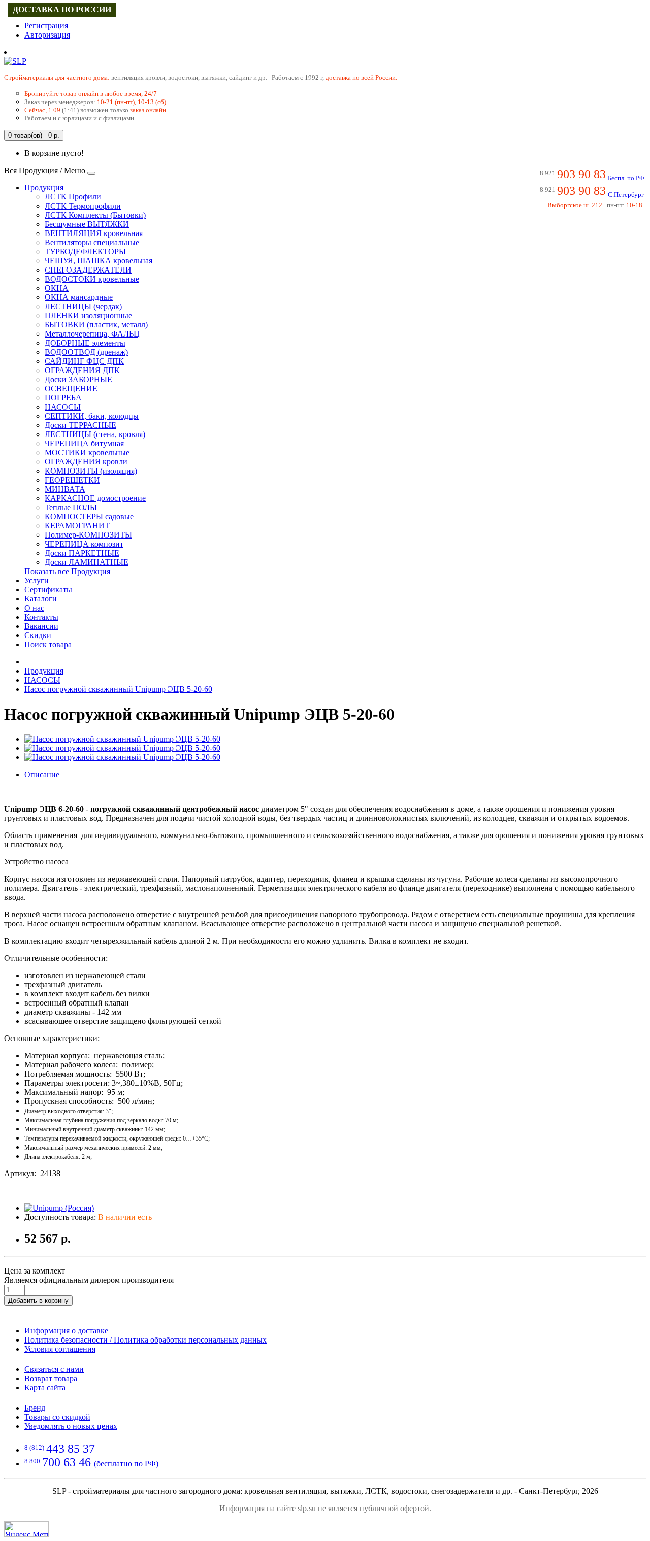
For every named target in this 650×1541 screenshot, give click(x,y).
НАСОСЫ (63, 407)
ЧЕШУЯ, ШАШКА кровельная (98, 260)
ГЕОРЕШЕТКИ (72, 480)
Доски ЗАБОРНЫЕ (78, 379)
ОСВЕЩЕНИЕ (71, 388)
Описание (41, 774)
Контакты (41, 617)
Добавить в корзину (38, 1300)
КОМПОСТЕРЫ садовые (89, 516)
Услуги (36, 580)
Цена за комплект (34, 1270)
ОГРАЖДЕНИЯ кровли (86, 461)
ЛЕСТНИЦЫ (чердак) (83, 306)
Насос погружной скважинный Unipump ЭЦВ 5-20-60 (118, 689)
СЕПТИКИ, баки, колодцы (92, 416)
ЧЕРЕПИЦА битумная (84, 443)
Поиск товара (48, 644)
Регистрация (46, 25)
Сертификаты (48, 589)
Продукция (43, 187)
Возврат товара (50, 1378)
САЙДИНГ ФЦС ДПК (84, 361)
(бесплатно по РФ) (91, 1463)
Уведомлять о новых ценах (70, 1426)
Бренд (34, 1407)
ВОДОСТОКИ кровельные (92, 279)
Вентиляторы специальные (92, 242)
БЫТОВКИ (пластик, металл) (96, 324)
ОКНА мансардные (79, 297)
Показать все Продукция (67, 571)
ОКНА (57, 288)
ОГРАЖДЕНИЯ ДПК (82, 370)
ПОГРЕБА (63, 397)
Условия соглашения (59, 1349)
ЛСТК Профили (73, 196)
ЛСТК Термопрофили (83, 206)
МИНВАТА (65, 489)
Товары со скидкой (57, 1417)
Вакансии (41, 626)
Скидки (37, 635)
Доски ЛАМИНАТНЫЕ (86, 562)
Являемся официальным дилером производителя (89, 1280)
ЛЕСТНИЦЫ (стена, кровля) (95, 434)
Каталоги (40, 598)
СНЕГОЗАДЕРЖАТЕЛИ (88, 269)
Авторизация (47, 34)
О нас (34, 608)
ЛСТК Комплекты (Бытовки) (95, 215)
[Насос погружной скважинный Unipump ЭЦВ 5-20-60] (122, 738)
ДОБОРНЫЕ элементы (85, 343)
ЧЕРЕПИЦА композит (84, 544)
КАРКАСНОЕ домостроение (95, 498)
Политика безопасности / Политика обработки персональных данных (145, 1339)
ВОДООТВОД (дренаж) (86, 352)
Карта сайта (45, 1387)
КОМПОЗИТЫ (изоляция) (91, 470)
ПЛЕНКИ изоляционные (88, 315)
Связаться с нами (54, 1369)
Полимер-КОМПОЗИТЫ (88, 534)
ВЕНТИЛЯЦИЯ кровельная (94, 233)
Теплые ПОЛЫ (71, 507)
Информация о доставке (66, 1330)
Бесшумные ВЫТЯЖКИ (87, 224)
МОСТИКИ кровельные (87, 452)
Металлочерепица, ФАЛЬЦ (92, 333)
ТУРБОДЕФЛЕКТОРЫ (85, 251)
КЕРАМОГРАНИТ (77, 525)
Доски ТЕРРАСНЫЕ (80, 425)
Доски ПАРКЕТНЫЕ (82, 553)
